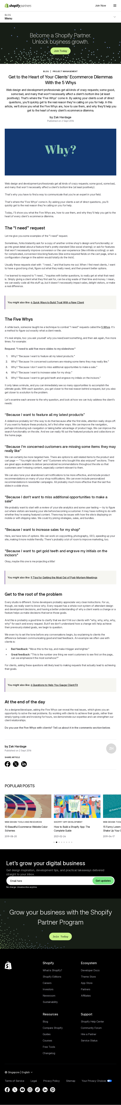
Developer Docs (90, 970)
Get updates (103, 880)
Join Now (100, 5)
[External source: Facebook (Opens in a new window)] (7, 764)
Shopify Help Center (92, 1021)
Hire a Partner (88, 1034)
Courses (47, 1040)
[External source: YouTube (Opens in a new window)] (22, 1089)
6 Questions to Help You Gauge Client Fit (54, 685)
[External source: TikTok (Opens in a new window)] (37, 1089)
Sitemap (70, 1080)
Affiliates (86, 995)
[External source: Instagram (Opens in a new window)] (29, 1089)
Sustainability (50, 1002)
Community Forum (91, 1027)
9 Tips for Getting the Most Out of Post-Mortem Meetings (64, 577)
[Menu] (115, 5)
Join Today (60, 50)
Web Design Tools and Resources (23, 822)
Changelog (49, 1053)
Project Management (65, 71)
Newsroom (49, 995)
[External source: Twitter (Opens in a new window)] (16, 764)
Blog (45, 1021)
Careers (47, 983)
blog (46, 71)
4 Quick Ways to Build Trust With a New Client (57, 302)
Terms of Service (14, 1080)
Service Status (89, 1040)
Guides (47, 1034)
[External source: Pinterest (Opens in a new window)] (52, 1089)
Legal (34, 1080)
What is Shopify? (52, 970)
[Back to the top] (8, 965)
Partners (85, 989)
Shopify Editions (52, 976)
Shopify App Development (68, 822)
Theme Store (88, 976)
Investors (48, 989)
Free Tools (49, 1046)
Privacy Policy (51, 1080)
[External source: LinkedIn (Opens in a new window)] (24, 764)
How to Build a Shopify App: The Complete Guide (72, 828)
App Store (86, 983)
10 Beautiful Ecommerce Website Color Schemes (26, 828)
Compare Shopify (53, 1027)
